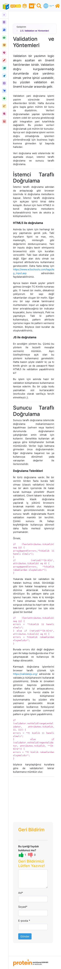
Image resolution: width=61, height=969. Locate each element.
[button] (33, 864)
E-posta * (24, 920)
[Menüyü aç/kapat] (4, 14)
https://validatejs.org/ (25, 673)
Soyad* (22, 906)
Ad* (20, 892)
